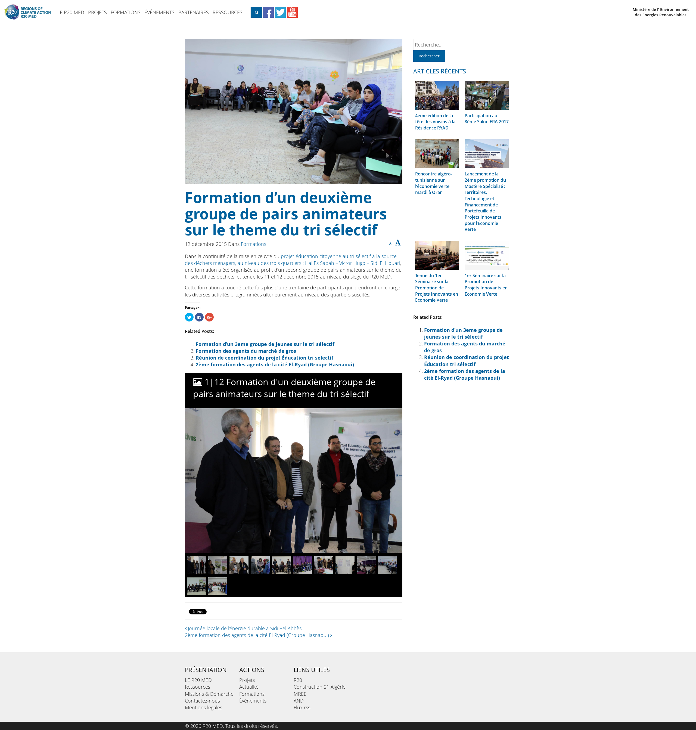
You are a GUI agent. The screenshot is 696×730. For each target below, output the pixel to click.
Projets (97, 12)
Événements (159, 12)
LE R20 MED (70, 12)
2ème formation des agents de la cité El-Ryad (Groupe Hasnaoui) (275, 364)
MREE (300, 694)
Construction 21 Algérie (320, 686)
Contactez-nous (202, 700)
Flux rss (302, 707)
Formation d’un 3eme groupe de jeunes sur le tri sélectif (265, 344)
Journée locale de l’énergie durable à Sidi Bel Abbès (244, 628)
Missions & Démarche (209, 694)
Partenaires (193, 12)
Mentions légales (203, 707)
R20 (298, 680)
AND (299, 700)
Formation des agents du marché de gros (246, 351)
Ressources (228, 12)
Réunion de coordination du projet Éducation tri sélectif (264, 357)
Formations (126, 12)
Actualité (249, 686)
